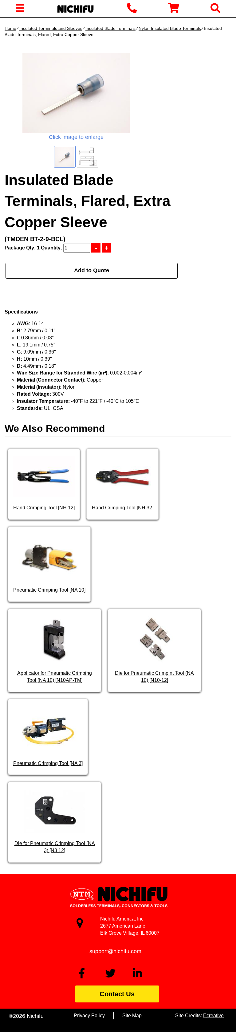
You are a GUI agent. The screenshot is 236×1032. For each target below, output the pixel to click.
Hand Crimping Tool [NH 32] (122, 507)
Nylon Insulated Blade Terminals (170, 28)
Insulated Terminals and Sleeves (50, 28)
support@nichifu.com (115, 951)
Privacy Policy (89, 1015)
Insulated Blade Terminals (110, 28)
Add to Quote (91, 270)
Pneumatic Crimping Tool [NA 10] (49, 590)
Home (10, 28)
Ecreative (213, 1015)
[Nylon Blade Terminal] (76, 93)
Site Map (132, 1015)
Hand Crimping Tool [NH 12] (44, 507)
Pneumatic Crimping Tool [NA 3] (48, 763)
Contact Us (117, 994)
